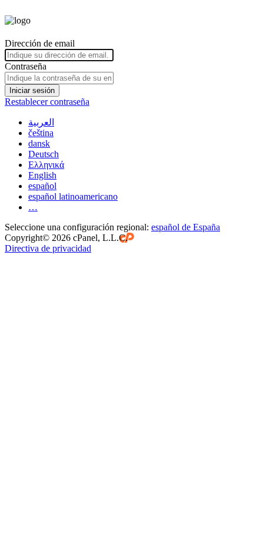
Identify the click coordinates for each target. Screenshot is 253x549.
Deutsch (43, 154)
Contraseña (25, 66)
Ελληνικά (46, 165)
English (42, 175)
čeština (41, 133)
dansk (39, 143)
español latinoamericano (73, 196)
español (42, 186)
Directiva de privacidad (48, 248)
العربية (41, 122)
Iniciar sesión (32, 90)
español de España (185, 227)
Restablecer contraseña (47, 102)
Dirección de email (40, 43)
